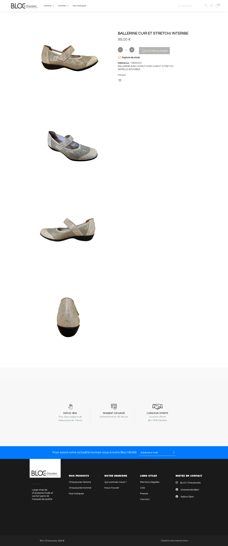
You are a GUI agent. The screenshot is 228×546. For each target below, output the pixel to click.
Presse (144, 493)
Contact (145, 499)
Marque (122, 75)
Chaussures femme (80, 482)
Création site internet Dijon (174, 541)
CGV (142, 488)
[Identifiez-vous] (211, 5)
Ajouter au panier (156, 51)
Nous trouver (111, 488)
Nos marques (76, 493)
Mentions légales (149, 482)
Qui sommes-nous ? (115, 482)
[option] (69, 58)
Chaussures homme (80, 488)
